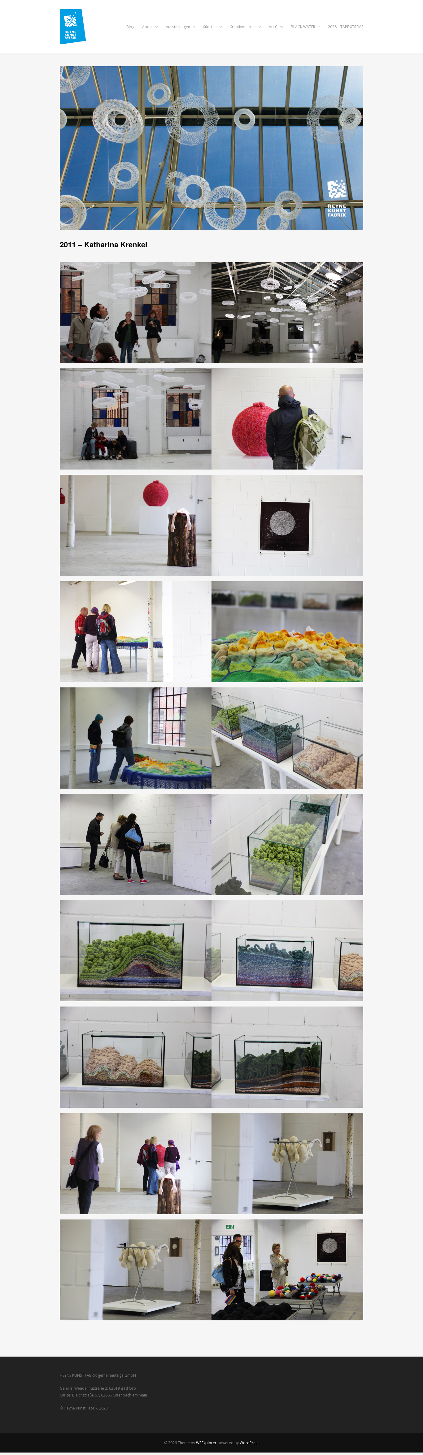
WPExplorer (206, 1442)
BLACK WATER (303, 26)
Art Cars (276, 26)
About (148, 26)
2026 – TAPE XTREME (345, 26)
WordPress (249, 1442)
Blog (130, 26)
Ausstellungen (178, 26)
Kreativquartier (243, 26)
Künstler (210, 26)
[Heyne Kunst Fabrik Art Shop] (77, 40)
